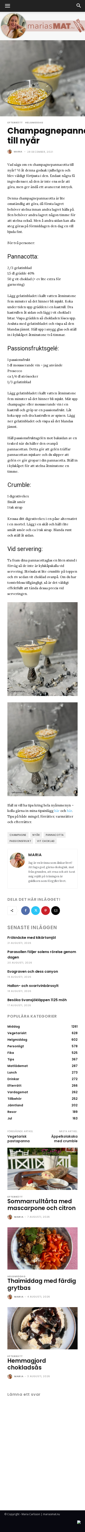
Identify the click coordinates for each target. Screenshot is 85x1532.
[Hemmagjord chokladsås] (42, 1328)
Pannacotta (54, 835)
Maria (18, 151)
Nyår (36, 835)
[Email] (55, 910)
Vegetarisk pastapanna (18, 1138)
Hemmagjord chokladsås (26, 1364)
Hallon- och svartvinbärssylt (33, 985)
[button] (7, 6)
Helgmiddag (34, 122)
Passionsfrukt (20, 841)
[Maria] (10, 151)
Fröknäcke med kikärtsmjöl (31, 937)
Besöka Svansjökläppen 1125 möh (37, 999)
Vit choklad (45, 841)
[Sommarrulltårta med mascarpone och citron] (42, 1169)
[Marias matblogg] (42, 26)
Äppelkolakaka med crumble (64, 1138)
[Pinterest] (45, 910)
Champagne (18, 835)
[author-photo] (10, 1217)
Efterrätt (15, 122)
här (57, 811)
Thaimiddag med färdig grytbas (41, 1284)
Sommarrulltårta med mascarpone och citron (41, 1204)
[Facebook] (25, 910)
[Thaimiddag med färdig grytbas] (42, 1248)
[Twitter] (35, 910)
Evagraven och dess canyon (32, 971)
